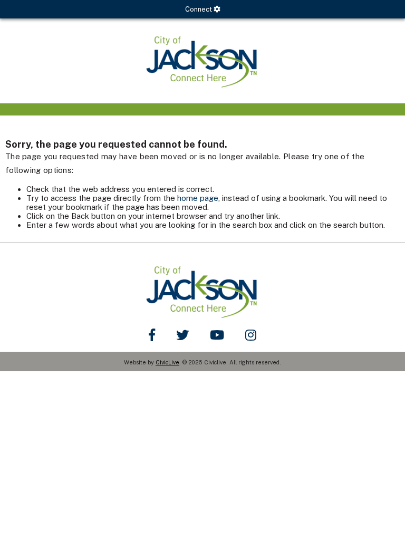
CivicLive (167, 362)
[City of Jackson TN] (202, 61)
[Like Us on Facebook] (152, 335)
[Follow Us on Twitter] (182, 335)
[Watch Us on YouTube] (217, 335)
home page (197, 198)
